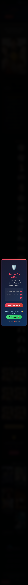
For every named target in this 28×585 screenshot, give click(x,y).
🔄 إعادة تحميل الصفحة (14, 305)
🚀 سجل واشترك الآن (14, 317)
